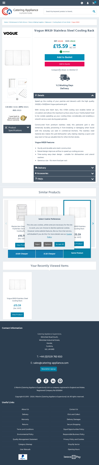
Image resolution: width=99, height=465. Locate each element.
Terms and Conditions (25, 429)
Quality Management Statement (25, 439)
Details (40, 95)
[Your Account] (88, 3)
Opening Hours (74, 449)
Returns (25, 424)
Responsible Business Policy (73, 434)
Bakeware (48, 22)
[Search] (94, 11)
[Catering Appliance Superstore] (20, 11)
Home (6, 22)
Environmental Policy (25, 434)
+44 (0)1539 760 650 (50, 356)
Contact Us (73, 409)
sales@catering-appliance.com (50, 363)
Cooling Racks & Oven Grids (61, 22)
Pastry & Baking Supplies (36, 22)
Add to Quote (64, 64)
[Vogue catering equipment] (10, 33)
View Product (21, 245)
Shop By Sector (74, 444)
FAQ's (40, 179)
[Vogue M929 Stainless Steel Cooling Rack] (17, 284)
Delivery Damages (74, 419)
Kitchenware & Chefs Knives (18, 22)
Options (48, 244)
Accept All (60, 244)
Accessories (42, 173)
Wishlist (72, 69)
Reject (37, 244)
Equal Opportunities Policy (74, 429)
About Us (25, 409)
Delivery (42, 168)
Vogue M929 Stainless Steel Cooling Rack (17, 299)
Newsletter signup (49, 368)
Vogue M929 (75, 22)
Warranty (25, 419)
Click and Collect (73, 414)
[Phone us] (82, 3)
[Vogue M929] (17, 58)
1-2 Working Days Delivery (64, 87)
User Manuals (25, 449)
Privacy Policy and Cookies (74, 439)
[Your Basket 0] (93, 3)
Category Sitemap (25, 444)
